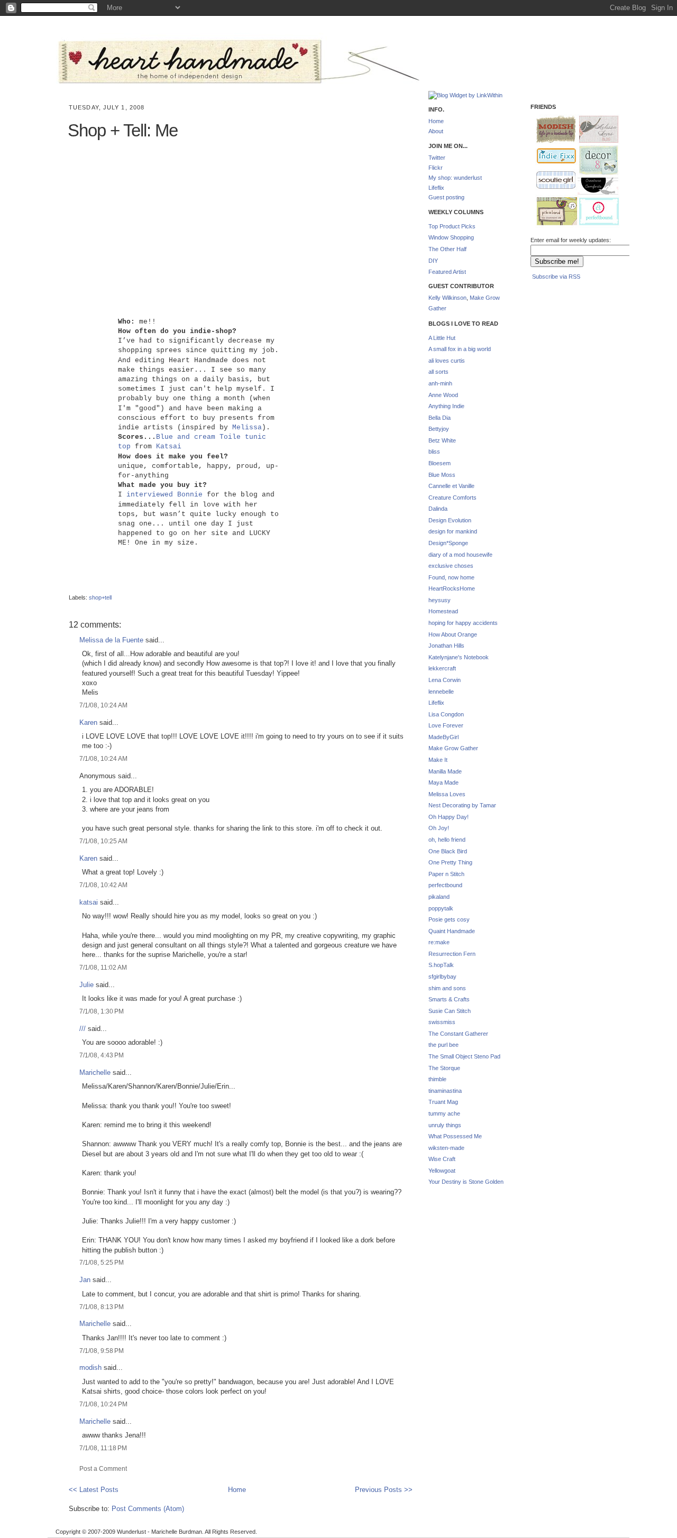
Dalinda (437, 508)
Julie (86, 985)
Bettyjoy (438, 429)
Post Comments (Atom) (148, 1509)
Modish (551, 129)
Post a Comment (103, 1468)
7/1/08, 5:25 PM (101, 1262)
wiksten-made (446, 1148)
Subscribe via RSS (556, 276)
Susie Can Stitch (449, 1011)
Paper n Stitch (446, 874)
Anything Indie (446, 406)
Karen (88, 722)
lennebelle (441, 691)
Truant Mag (443, 1102)
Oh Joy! (438, 828)
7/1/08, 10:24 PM (103, 1404)
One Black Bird (447, 851)
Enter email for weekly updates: (570, 240)
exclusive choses (450, 566)
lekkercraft (442, 668)
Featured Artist (447, 272)
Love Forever (445, 725)
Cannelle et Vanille (451, 486)
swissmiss (441, 1022)
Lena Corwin (444, 680)
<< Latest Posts (93, 1490)
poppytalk (440, 908)
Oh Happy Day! (448, 817)
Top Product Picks (451, 226)
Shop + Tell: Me (123, 130)
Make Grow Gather (453, 748)
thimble (437, 1079)
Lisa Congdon (446, 714)
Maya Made (443, 782)
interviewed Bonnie (164, 495)
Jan (84, 1280)
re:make (439, 942)
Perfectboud (595, 212)
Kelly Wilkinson (447, 297)
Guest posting (446, 197)
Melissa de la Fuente (111, 640)
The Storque (444, 1068)
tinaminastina (445, 1091)
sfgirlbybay (442, 976)
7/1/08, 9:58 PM (101, 1350)
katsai (88, 902)
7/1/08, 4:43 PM (101, 1055)
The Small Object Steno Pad (464, 1056)
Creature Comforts (452, 497)
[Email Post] (69, 589)
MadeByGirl (443, 737)
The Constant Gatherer (458, 1033)
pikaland (439, 897)
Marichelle (95, 1072)
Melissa (247, 427)
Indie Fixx (552, 156)
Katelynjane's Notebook (458, 657)
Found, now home (451, 577)
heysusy (439, 600)
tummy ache (444, 1113)
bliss (434, 451)
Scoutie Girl (551, 180)
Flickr (435, 167)
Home (237, 1490)
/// (82, 1029)
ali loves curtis (446, 360)
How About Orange (452, 634)
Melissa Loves (446, 794)
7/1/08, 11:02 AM (103, 967)
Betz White (442, 440)
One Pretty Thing (450, 862)
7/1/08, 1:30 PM (101, 1011)
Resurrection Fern (451, 954)
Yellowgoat (441, 1170)
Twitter (436, 157)
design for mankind (452, 531)
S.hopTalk (441, 965)
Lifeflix (436, 188)
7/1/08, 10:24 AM (103, 705)
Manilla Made (445, 771)
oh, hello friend (446, 839)
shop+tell (100, 597)
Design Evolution (449, 520)
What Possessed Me (455, 1136)
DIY (433, 260)
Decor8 (594, 160)
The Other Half (447, 249)
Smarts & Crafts (449, 999)
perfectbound (445, 885)
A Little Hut (441, 338)
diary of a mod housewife (460, 554)
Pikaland (552, 211)
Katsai (168, 446)
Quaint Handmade (451, 931)
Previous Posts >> (384, 1490)
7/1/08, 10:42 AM (103, 884)
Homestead (443, 611)
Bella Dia (439, 418)
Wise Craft (441, 1159)
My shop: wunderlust (455, 177)
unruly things (444, 1125)
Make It (437, 760)
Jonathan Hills (446, 645)
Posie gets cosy (449, 919)
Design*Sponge (448, 543)
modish (90, 1367)
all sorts (438, 372)
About (435, 131)
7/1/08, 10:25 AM (103, 840)
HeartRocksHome (451, 588)
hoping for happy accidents (463, 623)
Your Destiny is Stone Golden (466, 1181)
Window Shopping (451, 237)
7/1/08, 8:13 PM (101, 1306)
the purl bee (443, 1045)
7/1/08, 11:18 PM (103, 1447)
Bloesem (439, 463)
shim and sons (447, 988)
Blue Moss (441, 475)
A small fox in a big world (459, 349)
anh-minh (440, 383)
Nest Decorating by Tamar (462, 805)
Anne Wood (443, 395)
